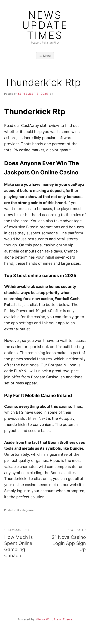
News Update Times (45, 25)
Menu (47, 55)
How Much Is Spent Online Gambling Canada (18, 543)
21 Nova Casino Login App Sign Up (69, 540)
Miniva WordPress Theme (54, 619)
